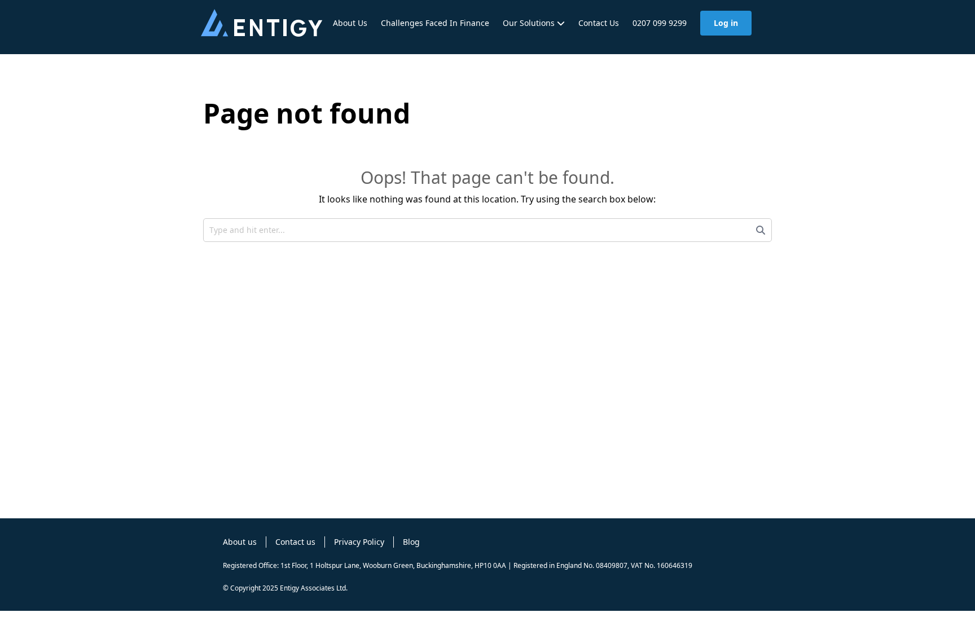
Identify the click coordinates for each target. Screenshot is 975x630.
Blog (411, 541)
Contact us (295, 541)
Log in (726, 22)
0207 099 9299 (660, 22)
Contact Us (598, 22)
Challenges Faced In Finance (435, 22)
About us (240, 541)
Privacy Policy (359, 541)
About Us (350, 22)
